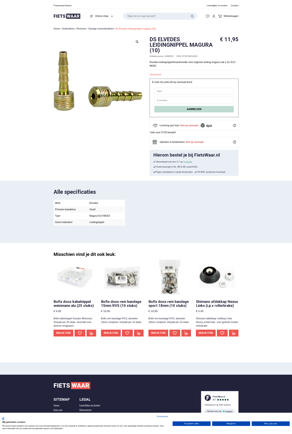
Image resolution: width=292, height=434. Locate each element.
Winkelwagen (231, 16)
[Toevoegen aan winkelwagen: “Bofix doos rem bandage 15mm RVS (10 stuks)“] (139, 333)
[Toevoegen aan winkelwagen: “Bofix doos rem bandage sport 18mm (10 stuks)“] (186, 333)
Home (57, 28)
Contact (234, 5)
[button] (137, 42)
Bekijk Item (63, 332)
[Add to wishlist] (80, 333)
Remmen (81, 28)
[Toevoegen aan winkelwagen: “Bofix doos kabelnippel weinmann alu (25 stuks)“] (91, 333)
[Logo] (67, 16)
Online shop (101, 16)
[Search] (192, 16)
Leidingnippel (96, 222)
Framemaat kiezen (63, 5)
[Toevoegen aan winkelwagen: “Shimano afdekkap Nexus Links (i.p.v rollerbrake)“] (234, 333)
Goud (92, 209)
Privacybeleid (162, 416)
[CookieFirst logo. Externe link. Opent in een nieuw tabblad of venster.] (3, 418)
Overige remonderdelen (101, 28)
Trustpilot (187, 161)
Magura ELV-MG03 (99, 215)
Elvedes (93, 203)
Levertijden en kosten (217, 5)
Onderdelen (68, 28)
